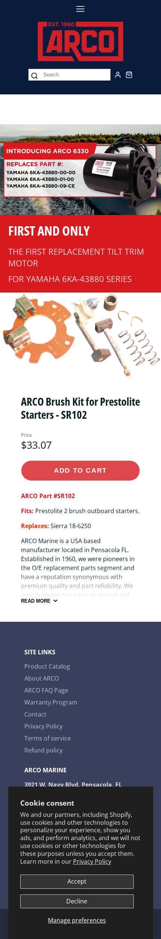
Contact (35, 714)
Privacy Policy (92, 861)
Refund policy (43, 750)
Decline (76, 901)
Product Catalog (47, 666)
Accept (76, 881)
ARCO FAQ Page (46, 690)
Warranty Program (51, 702)
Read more (36, 601)
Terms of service (47, 738)
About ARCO (41, 678)
